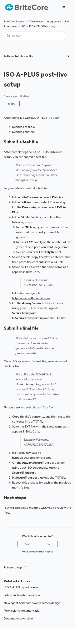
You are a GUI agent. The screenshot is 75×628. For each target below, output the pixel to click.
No (48, 543)
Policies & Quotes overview (22, 595)
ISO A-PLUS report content (22, 587)
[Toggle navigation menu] (63, 7)
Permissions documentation (22, 610)
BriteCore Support (14, 21)
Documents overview (18, 618)
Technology (36, 21)
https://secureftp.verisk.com (31, 298)
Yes (27, 543)
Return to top (13, 567)
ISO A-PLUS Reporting (42, 26)
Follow (11, 103)
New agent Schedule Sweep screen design (32, 603)
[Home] (26, 7)
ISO (23, 26)
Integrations (54, 21)
